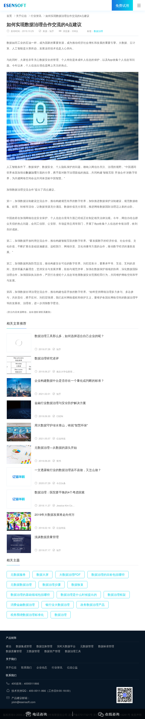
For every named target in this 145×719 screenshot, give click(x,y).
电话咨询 (40, 713)
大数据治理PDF (70, 574)
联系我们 (26, 667)
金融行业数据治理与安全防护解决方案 (60, 403)
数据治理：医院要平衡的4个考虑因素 (60, 492)
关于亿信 (21, 16)
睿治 (8, 646)
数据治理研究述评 (47, 358)
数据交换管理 (44, 646)
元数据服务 (18, 574)
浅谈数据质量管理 (47, 537)
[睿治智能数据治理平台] (15, 5)
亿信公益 (72, 667)
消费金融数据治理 (23, 604)
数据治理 (98, 31)
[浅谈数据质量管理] (19, 543)
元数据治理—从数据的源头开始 (56, 447)
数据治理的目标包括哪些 (108, 574)
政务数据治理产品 (92, 604)
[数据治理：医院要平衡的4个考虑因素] (19, 499)
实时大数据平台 (66, 646)
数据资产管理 (52, 651)
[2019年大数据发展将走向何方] (19, 521)
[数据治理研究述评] (19, 365)
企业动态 (41, 667)
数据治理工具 (73, 651)
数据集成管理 (24, 646)
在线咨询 (112, 713)
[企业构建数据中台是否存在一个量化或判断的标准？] (19, 387)
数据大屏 (42, 574)
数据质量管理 (14, 651)
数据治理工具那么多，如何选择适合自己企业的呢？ (69, 336)
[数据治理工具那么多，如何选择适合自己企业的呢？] (19, 342)
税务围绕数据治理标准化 (27, 614)
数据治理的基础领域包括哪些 (30, 594)
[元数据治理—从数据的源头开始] (19, 454)
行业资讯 (36, 16)
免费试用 (122, 5)
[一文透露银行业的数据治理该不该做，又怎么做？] (19, 476)
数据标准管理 (106, 646)
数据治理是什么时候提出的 (79, 594)
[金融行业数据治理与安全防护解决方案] (19, 409)
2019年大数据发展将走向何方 (55, 514)
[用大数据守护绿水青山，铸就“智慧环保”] (19, 432)
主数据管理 (33, 651)
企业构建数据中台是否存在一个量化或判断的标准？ (69, 380)
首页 (9, 16)
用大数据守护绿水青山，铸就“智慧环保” (61, 425)
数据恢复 (77, 584)
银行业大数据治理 (58, 604)
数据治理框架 (117, 594)
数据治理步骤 (51, 584)
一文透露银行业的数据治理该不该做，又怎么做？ (68, 470)
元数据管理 (86, 646)
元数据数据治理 (21, 584)
